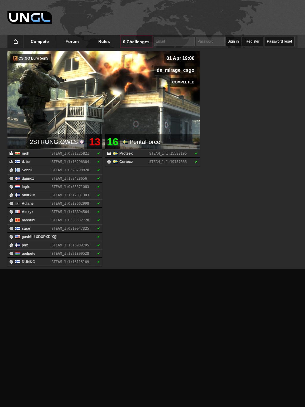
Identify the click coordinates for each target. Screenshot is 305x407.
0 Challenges (136, 41)
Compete (40, 41)
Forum (72, 41)
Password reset (279, 41)
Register (252, 41)
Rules (104, 41)
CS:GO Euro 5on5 (33, 58)
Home (15, 41)
